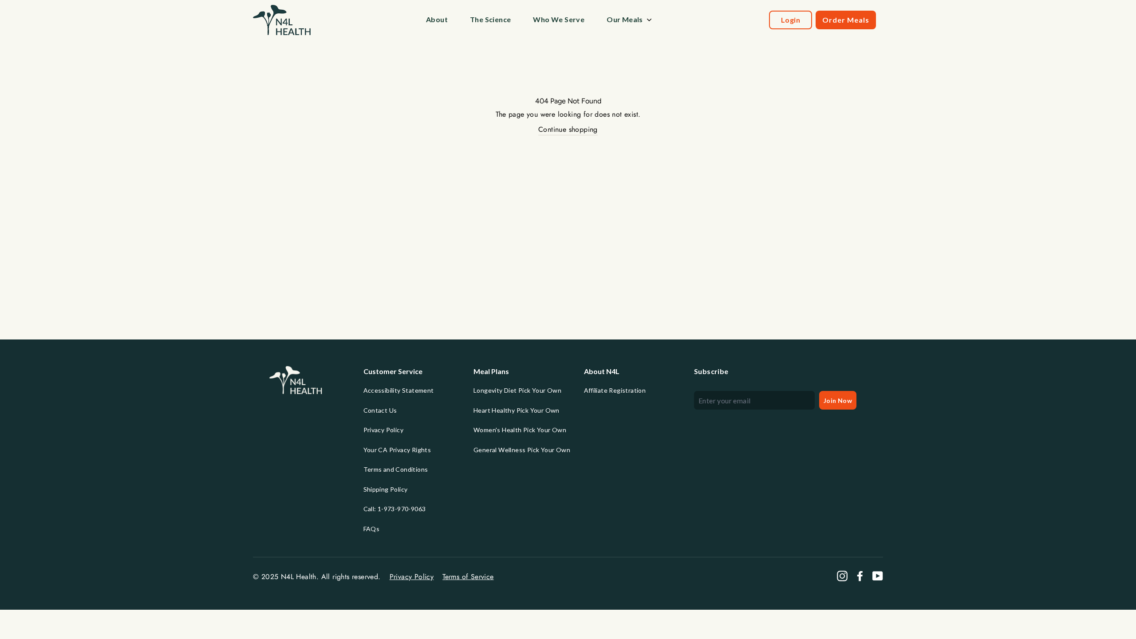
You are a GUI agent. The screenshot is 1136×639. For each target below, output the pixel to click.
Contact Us (380, 410)
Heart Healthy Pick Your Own (516, 410)
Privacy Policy (383, 430)
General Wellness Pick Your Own (521, 450)
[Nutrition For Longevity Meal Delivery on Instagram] (842, 576)
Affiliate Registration (615, 390)
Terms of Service (467, 577)
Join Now (838, 400)
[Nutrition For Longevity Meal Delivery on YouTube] (877, 576)
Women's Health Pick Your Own (519, 430)
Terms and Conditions (395, 469)
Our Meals (625, 19)
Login (790, 20)
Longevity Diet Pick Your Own (517, 390)
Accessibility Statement (398, 390)
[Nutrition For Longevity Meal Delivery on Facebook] (860, 576)
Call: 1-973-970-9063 (394, 509)
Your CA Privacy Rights (397, 450)
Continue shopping (568, 129)
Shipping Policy (385, 489)
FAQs (371, 528)
